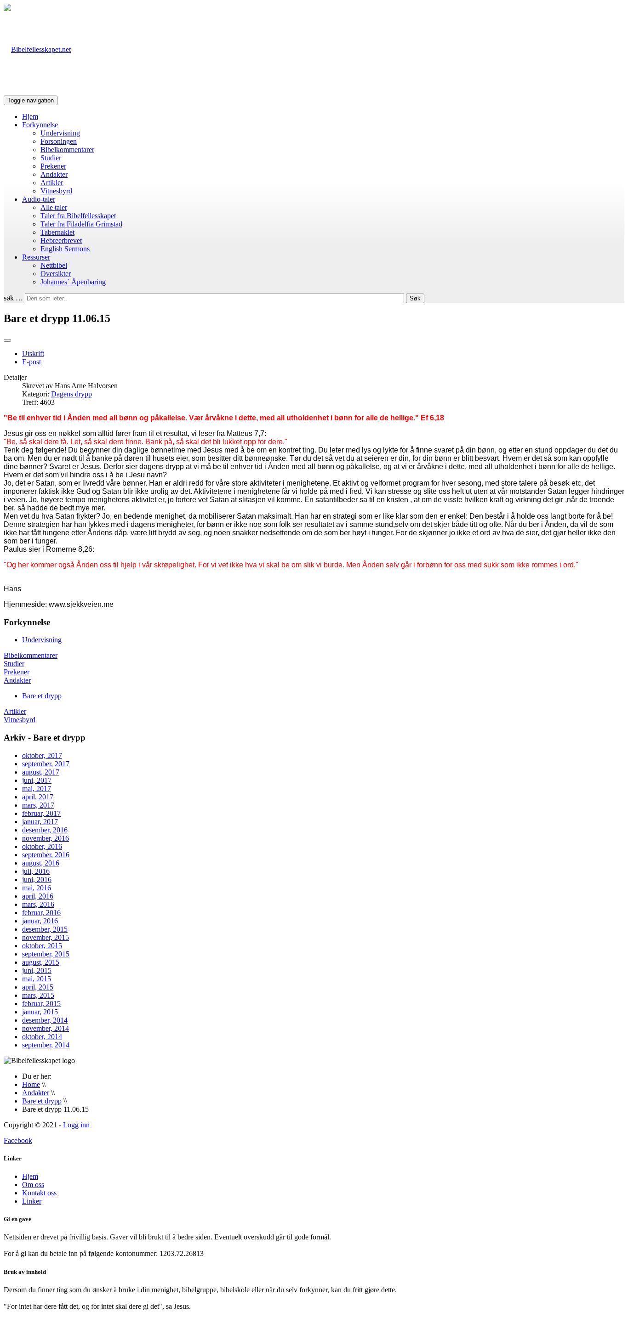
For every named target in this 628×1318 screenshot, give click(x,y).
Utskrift (33, 353)
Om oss (33, 1184)
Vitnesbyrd (56, 191)
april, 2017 (37, 797)
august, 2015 (40, 962)
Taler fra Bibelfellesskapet (78, 216)
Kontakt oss (39, 1193)
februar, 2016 (41, 912)
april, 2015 (37, 987)
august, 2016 (40, 863)
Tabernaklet (57, 232)
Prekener (53, 166)
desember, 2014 (45, 1020)
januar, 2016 (40, 921)
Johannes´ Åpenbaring (73, 282)
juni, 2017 (36, 780)
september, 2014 (45, 1045)
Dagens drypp (71, 394)
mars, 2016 (38, 904)
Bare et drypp (42, 696)
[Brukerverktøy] (7, 340)
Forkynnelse (40, 125)
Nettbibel (53, 265)
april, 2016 (37, 896)
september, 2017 (45, 764)
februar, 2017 (41, 813)
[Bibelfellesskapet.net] (37, 49)
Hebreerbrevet (61, 240)
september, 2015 (45, 954)
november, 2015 (45, 937)
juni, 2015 (36, 970)
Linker (31, 1201)
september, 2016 (45, 855)
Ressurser (36, 257)
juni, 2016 (36, 879)
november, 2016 (45, 838)
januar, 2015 (40, 1012)
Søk (415, 298)
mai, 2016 (36, 888)
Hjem (30, 116)
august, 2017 (40, 772)
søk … (13, 298)
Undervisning (60, 133)
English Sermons (65, 249)
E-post (31, 362)
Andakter (54, 174)
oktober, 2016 (42, 846)
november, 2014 (45, 1028)
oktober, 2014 (42, 1037)
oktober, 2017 (42, 755)
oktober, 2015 (42, 946)
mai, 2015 (36, 979)
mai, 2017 (36, 788)
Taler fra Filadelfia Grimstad (81, 224)
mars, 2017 (38, 805)
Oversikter (55, 273)
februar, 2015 (41, 1003)
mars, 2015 (38, 995)
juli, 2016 (36, 871)
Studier (50, 158)
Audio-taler (38, 199)
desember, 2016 (45, 830)
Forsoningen (58, 141)
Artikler (51, 183)
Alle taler (53, 207)
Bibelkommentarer (67, 149)
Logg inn (76, 1125)
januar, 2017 (40, 822)
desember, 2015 (45, 929)
